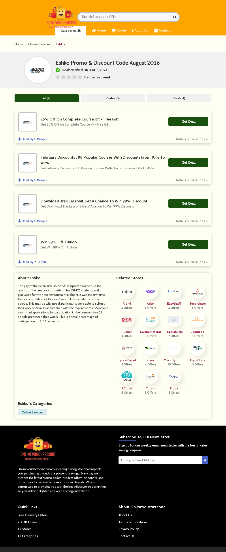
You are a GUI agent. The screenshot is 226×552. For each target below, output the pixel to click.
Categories (68, 31)
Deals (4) (179, 98)
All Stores (25, 529)
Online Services (39, 44)
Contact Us (126, 536)
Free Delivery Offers (33, 515)
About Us (141, 30)
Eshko (60, 44)
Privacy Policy (129, 529)
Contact (165, 30)
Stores (121, 30)
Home (101, 30)
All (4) (46, 98)
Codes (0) (113, 98)
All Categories (28, 536)
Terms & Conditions (133, 522)
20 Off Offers (28, 522)
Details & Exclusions (190, 139)
